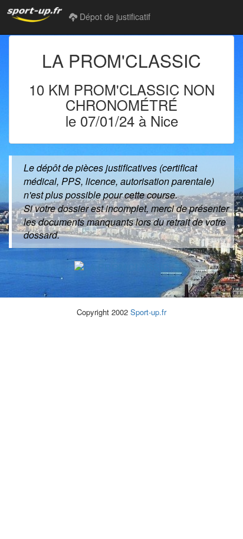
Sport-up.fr (148, 312)
